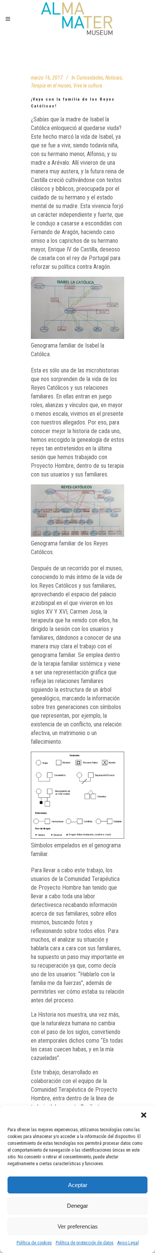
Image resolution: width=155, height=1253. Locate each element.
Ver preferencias (78, 1226)
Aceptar (77, 1185)
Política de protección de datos (85, 1242)
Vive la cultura (87, 86)
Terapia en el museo (51, 86)
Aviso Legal (128, 1242)
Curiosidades (89, 78)
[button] (143, 1115)
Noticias (113, 78)
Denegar (77, 1205)
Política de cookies (34, 1242)
